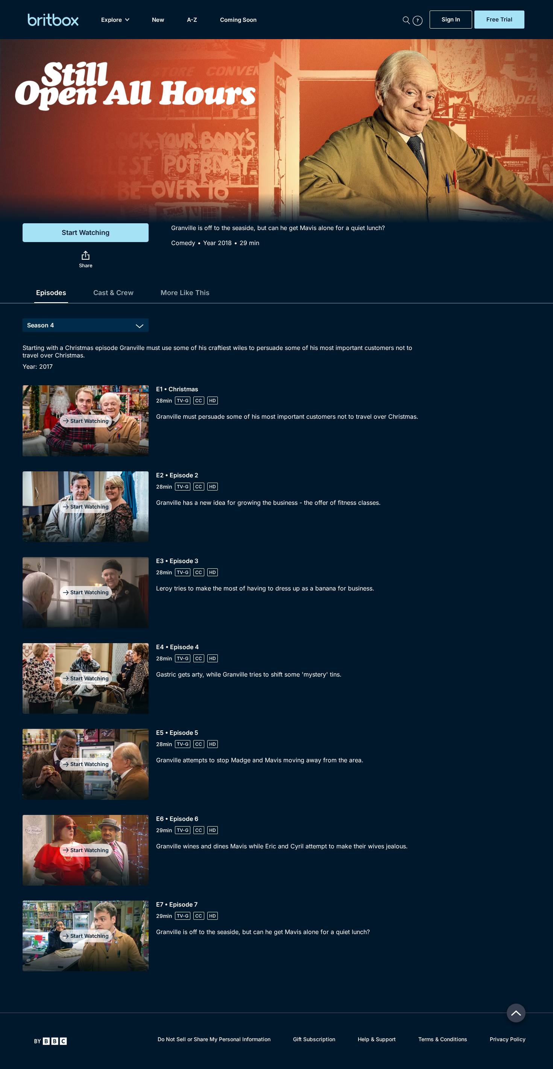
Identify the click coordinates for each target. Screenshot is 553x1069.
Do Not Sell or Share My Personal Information (214, 1039)
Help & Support (377, 1039)
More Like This (185, 293)
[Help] (419, 19)
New (158, 19)
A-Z (192, 19)
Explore (111, 19)
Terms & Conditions (442, 1039)
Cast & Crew (113, 293)
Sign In (451, 19)
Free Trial (499, 19)
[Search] (406, 19)
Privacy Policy (508, 1039)
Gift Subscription (314, 1039)
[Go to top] (516, 1013)
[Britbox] (53, 20)
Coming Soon (238, 19)
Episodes (51, 293)
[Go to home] (50, 1041)
